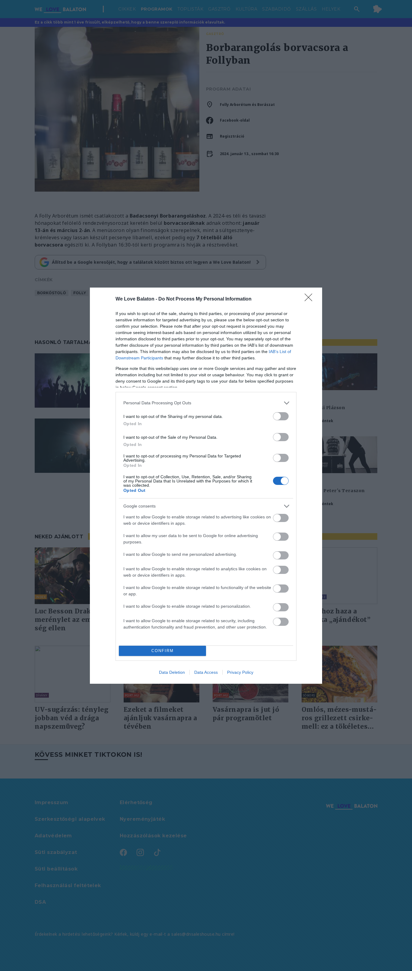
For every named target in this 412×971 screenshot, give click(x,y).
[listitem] (206, 403)
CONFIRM (162, 650)
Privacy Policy (240, 672)
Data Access (206, 672)
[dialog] (206, 486)
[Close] (310, 299)
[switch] (281, 416)
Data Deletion (172, 672)
